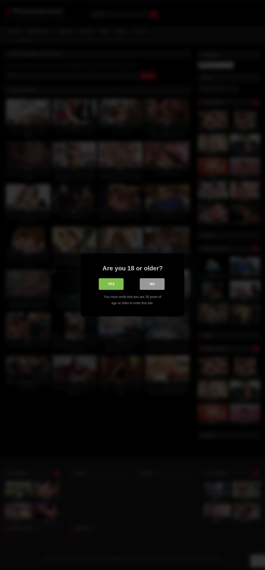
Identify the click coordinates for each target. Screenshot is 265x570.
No (152, 284)
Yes (111, 284)
